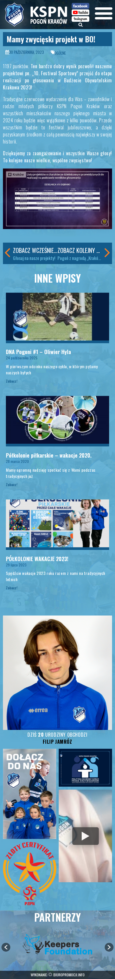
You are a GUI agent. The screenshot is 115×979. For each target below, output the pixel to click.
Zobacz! (11, 380)
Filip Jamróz (57, 741)
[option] (57, 944)
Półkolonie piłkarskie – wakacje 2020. (48, 455)
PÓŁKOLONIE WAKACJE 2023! (37, 559)
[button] (5, 947)
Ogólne (60, 53)
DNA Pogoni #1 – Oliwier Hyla (38, 352)
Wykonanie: (58, 974)
